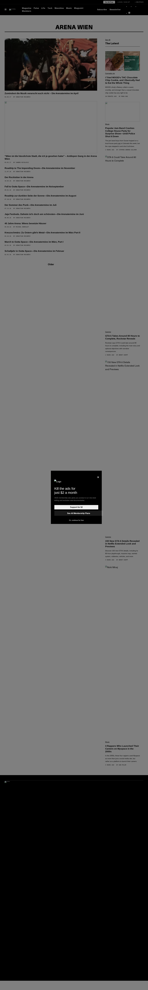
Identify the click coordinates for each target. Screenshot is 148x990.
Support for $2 (76, 507)
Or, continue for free (76, 520)
